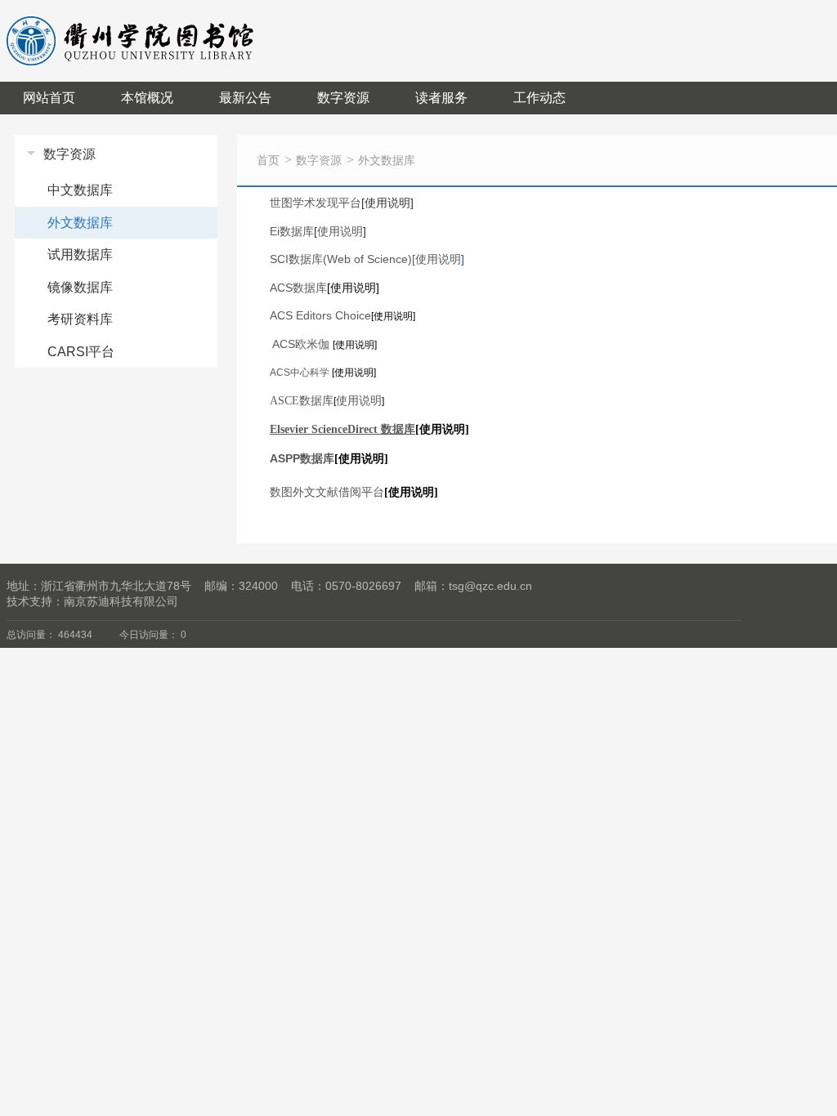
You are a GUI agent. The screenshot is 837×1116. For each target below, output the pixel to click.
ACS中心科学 (299, 372)
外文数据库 (386, 160)
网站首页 (49, 98)
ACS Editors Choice (320, 315)
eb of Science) (341, 259)
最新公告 (245, 98)
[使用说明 (438, 259)
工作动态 (539, 98)
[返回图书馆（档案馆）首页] (132, 22)
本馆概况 (147, 98)
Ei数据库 (292, 231)
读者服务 (441, 98)
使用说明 (340, 231)
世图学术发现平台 (315, 202)
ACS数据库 (298, 287)
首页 (268, 160)
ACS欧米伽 (300, 343)
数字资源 (343, 98)
